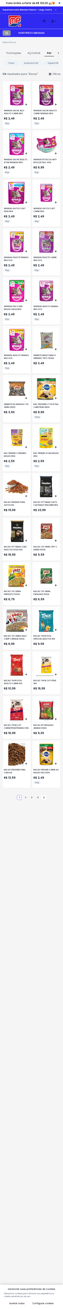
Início (5, 42)
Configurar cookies (43, 1303)
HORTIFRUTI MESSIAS (31, 33)
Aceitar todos (17, 1303)
